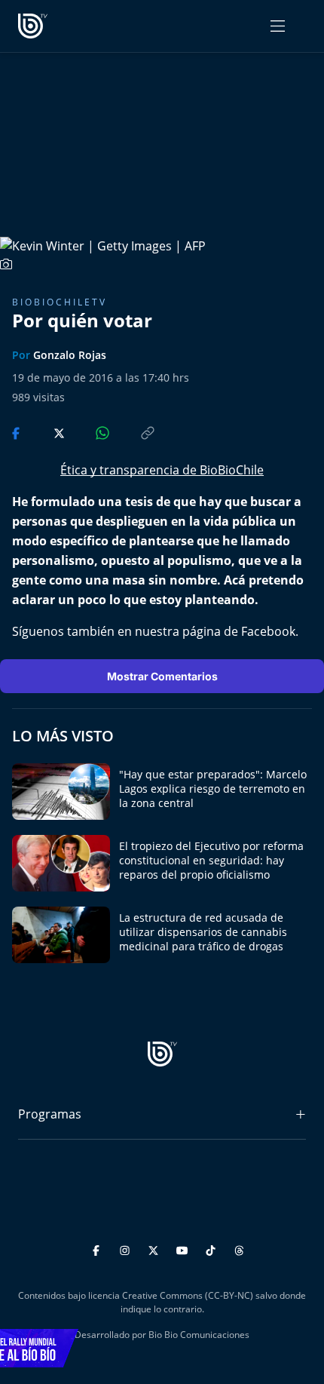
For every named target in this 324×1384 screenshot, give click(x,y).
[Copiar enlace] (133, 432)
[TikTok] (213, 1248)
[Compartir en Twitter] (45, 432)
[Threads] (239, 1248)
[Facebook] (98, 1248)
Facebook (268, 631)
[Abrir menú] (278, 26)
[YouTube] (184, 1248)
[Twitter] (155, 1248)
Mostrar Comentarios (162, 676)
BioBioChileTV (59, 302)
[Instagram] (127, 1248)
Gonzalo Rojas (69, 355)
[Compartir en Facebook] (17, 432)
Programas (49, 1114)
